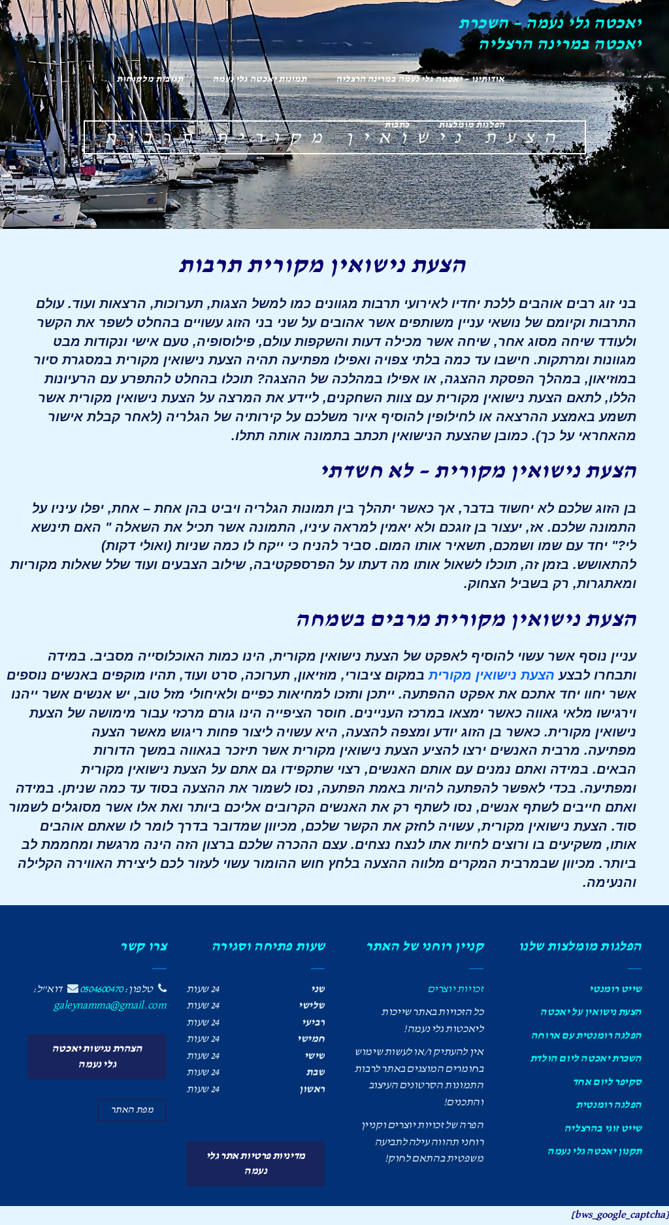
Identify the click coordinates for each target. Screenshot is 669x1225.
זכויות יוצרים (455, 989)
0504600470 (101, 989)
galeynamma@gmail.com (110, 1005)
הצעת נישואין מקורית (492, 675)
